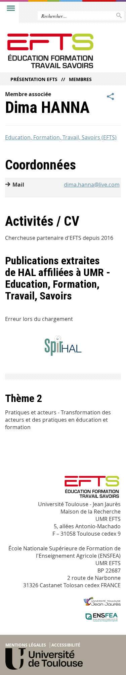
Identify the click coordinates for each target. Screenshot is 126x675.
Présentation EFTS (33, 79)
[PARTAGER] (110, 96)
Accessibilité (65, 645)
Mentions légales (25, 645)
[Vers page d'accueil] (50, 50)
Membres (80, 79)
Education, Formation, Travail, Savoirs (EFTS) (61, 137)
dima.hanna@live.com (92, 184)
